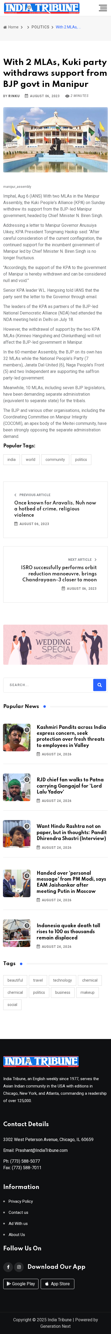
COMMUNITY (55, 459)
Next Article (80, 560)
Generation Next (55, 1326)
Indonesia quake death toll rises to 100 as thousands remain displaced (68, 931)
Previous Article (34, 495)
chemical (90, 980)
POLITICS (40, 27)
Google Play (23, 1283)
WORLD (30, 459)
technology (62, 980)
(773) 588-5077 (25, 1161)
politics (39, 992)
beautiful (15, 980)
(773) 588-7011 (26, 1167)
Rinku (13, 96)
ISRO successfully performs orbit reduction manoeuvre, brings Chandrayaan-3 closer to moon (59, 573)
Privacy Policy (21, 1201)
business (62, 992)
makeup (88, 992)
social (12, 1004)
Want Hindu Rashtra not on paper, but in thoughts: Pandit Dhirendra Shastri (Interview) (72, 832)
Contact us (18, 1213)
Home (13, 27)
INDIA (12, 459)
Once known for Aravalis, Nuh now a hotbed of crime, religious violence (55, 509)
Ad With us (18, 1224)
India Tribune (60, 1319)
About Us (17, 1235)
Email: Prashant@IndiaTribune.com (35, 1150)
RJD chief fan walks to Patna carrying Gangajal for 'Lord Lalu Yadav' (70, 786)
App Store (60, 1283)
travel (38, 980)
